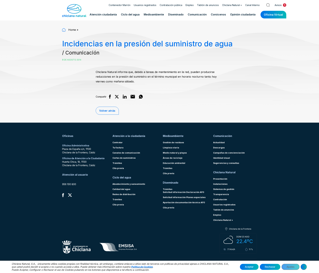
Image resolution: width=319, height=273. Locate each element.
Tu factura (117, 147)
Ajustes (290, 266)
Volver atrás (107, 110)
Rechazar (270, 266)
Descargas (219, 147)
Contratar (117, 142)
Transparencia (221, 194)
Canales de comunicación (126, 153)
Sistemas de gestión (223, 189)
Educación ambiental (174, 163)
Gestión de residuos (173, 142)
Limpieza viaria (171, 147)
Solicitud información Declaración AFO (183, 192)
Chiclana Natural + (232, 5)
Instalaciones (220, 184)
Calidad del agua (121, 189)
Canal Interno (252, 5)
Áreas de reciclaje (172, 158)
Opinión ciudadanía (243, 14)
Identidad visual (221, 158)
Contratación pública (171, 5)
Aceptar (249, 266)
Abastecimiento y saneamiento (128, 184)
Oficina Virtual (273, 14)
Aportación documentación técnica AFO (184, 202)
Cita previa (118, 168)
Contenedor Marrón (119, 5)
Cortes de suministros (124, 158)
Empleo (190, 5)
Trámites (117, 163)
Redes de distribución (123, 194)
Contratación (220, 199)
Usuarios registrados (145, 5)
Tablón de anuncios (208, 5)
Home (71, 29)
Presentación (220, 179)
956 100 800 (69, 184)
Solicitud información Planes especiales (184, 197)
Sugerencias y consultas (226, 163)
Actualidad (219, 142)
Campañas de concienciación (229, 153)
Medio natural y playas (175, 153)
